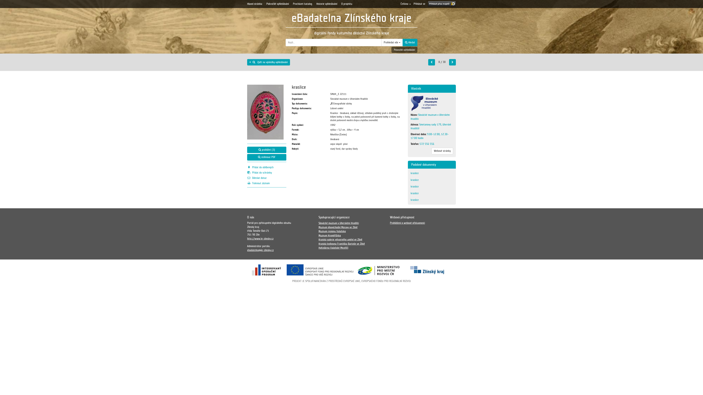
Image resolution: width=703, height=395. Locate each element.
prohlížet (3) (268, 149)
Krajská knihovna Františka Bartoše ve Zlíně (342, 243)
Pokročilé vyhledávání (277, 3)
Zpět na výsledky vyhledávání (272, 62)
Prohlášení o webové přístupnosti (407, 222)
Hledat (411, 42)
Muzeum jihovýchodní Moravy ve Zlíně (338, 227)
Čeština (405, 3)
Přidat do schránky (262, 172)
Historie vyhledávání (326, 3)
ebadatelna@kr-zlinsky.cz (260, 250)
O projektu (346, 3)
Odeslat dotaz (259, 177)
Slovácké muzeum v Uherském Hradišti (339, 223)
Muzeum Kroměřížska (330, 235)
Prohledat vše (391, 42)
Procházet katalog (302, 3)
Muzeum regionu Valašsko (332, 231)
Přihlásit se (419, 3)
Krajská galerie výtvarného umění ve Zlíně (340, 239)
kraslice (415, 173)
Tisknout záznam (261, 183)
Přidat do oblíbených (263, 167)
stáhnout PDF (268, 157)
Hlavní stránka (254, 3)
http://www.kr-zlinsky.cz (260, 238)
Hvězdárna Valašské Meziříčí (333, 247)
